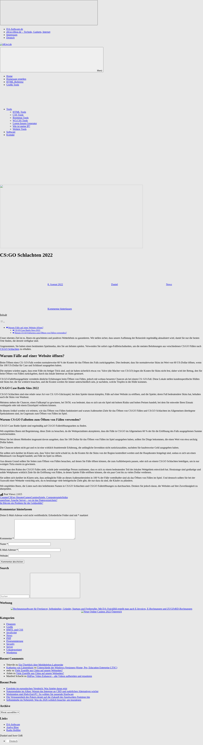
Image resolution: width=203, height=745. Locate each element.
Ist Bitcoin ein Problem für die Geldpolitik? (21, 503)
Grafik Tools (12, 84)
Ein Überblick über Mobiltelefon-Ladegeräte (41, 664)
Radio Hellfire (13, 730)
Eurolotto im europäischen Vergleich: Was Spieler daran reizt (36, 688)
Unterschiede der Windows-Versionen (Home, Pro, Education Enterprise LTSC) (77, 667)
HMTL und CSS (14, 629)
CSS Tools (18, 114)
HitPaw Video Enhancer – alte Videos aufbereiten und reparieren (59, 676)
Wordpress (11, 652)
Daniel (114, 284)
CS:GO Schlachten (9, 349)
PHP (8, 638)
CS (9, 497)
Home (9, 76)
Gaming (35, 497)
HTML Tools (19, 112)
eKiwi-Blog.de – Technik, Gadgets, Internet (28, 32)
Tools (9, 109)
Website (4, 555)
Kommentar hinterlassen (60, 308)
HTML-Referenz (14, 82)
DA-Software (13, 724)
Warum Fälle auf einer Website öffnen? (25, 327)
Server (9, 646)
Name (4, 544)
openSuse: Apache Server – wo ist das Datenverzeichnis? (28, 500)
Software (10, 132)
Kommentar (7, 538)
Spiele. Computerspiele (50, 497)
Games (27, 497)
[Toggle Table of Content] (2, 322)
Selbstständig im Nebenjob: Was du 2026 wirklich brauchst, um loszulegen (43, 700)
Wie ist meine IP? (21, 126)
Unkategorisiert (14, 649)
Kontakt (10, 134)
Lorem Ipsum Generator (25, 123)
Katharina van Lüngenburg (19, 667)
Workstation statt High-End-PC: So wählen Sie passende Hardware (40, 694)
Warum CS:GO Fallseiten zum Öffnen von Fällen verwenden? (40, 333)
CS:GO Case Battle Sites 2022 (27, 330)
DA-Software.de (14, 29)
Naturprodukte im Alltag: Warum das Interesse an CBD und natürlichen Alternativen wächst (52, 691)
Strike (65, 497)
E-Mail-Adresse (9, 549)
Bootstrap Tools (21, 117)
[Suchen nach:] (15, 596)
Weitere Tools (19, 129)
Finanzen (11, 624)
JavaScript (11, 632)
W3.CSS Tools (20, 120)
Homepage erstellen (16, 79)
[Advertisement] (101, 161)
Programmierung (14, 641)
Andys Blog (12, 727)
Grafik (9, 627)
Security (10, 644)
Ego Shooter (17, 497)
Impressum (11, 34)
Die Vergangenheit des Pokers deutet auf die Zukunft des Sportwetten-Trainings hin (48, 697)
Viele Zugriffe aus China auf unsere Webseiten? (39, 670)
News (169, 284)
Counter (4, 497)
